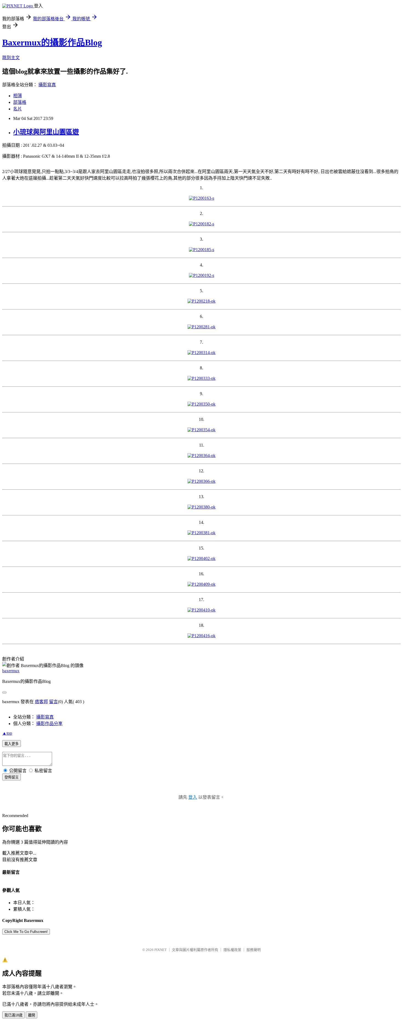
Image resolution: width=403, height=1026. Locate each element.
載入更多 (11, 744)
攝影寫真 (47, 84)
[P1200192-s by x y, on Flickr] (201, 275)
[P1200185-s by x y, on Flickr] (201, 249)
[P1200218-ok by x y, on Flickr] (201, 301)
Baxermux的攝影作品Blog (52, 42)
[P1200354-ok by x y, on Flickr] (201, 429)
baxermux (10, 670)
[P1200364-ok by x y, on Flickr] (201, 455)
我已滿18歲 (13, 1015)
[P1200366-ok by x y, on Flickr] (201, 481)
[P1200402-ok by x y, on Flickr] (201, 558)
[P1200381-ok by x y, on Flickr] (201, 532)
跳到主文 (11, 57)
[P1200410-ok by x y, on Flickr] (201, 610)
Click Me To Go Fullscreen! (26, 932)
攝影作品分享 (49, 723)
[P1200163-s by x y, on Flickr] (201, 198)
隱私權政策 (232, 950)
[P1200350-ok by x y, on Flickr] (201, 404)
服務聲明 (253, 950)
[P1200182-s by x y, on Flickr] (201, 224)
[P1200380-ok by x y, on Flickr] (201, 507)
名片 (17, 109)
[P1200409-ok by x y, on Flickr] (201, 584)
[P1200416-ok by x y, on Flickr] (201, 635)
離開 (31, 1015)
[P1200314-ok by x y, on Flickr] (201, 352)
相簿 (17, 95)
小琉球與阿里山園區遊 (46, 132)
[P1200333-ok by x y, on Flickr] (201, 378)
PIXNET (160, 950)
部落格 (19, 102)
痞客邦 (41, 701)
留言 (53, 701)
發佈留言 (11, 777)
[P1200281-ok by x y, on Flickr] (201, 326)
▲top (7, 733)
